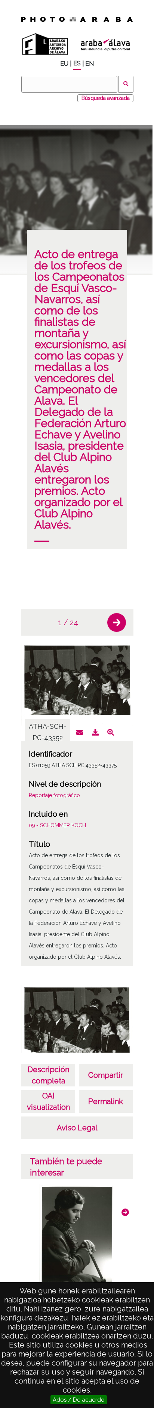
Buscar (126, 84)
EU (64, 63)
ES (77, 63)
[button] (116, 622)
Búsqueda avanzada (105, 98)
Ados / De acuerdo (79, 1399)
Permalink (105, 1101)
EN (89, 63)
